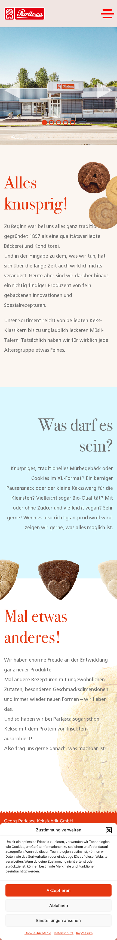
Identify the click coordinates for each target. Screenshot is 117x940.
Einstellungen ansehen (58, 920)
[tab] (44, 122)
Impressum (84, 933)
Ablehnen (58, 905)
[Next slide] (105, 90)
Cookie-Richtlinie (37, 933)
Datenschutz (63, 933)
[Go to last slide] (12, 90)
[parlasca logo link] (24, 14)
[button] (109, 830)
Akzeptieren (58, 890)
